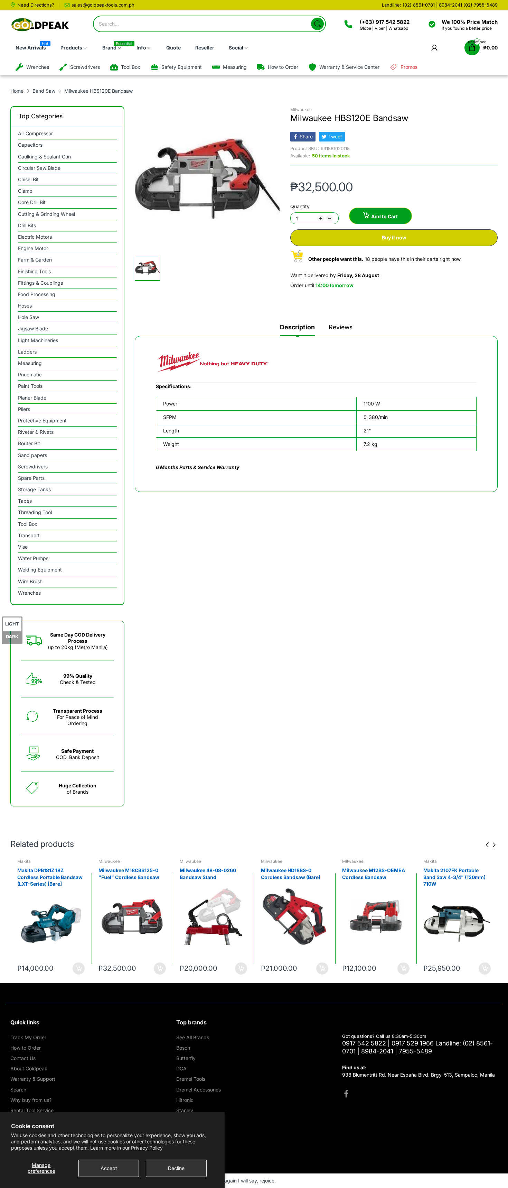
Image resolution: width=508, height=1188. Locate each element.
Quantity (300, 206)
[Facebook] (346, 1094)
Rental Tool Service (32, 1110)
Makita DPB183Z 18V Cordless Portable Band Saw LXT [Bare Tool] (456, 877)
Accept (109, 1168)
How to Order (25, 1048)
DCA (181, 1068)
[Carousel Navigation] (491, 845)
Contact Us (23, 1058)
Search (18, 1090)
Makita (349, 861)
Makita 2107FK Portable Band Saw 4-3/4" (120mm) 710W (373, 877)
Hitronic (185, 1100)
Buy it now (394, 237)
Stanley (184, 1110)
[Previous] (494, 845)
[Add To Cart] (79, 968)
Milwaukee (301, 109)
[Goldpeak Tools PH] (40, 25)
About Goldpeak (28, 1068)
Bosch (183, 1048)
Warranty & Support (32, 1079)
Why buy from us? (30, 1100)
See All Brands (192, 1037)
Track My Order (28, 1037)
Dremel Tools (190, 1079)
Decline (176, 1168)
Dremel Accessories (198, 1090)
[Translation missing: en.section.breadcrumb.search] (317, 24)
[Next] (487, 845)
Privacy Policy (147, 1148)
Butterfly (186, 1058)
